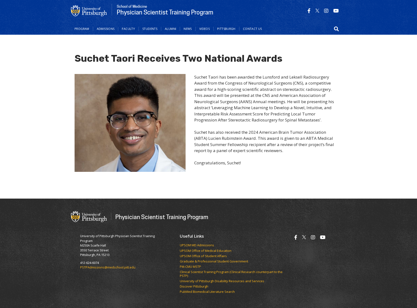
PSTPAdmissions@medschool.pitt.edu (107, 267)
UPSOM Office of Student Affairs (203, 256)
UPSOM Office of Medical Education (205, 251)
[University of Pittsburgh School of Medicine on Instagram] (326, 10)
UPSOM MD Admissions (197, 245)
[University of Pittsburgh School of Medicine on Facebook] (309, 10)
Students (149, 29)
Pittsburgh (226, 29)
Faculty (128, 29)
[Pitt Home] (89, 10)
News (188, 29)
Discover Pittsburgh (194, 286)
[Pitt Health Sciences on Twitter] (317, 10)
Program (82, 29)
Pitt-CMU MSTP (190, 267)
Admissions (106, 29)
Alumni (170, 29)
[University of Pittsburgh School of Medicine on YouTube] (336, 10)
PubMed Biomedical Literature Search (207, 292)
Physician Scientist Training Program (161, 217)
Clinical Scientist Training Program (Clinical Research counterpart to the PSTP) (231, 274)
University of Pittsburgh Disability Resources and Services (222, 281)
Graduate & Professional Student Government (214, 261)
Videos (204, 29)
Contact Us (252, 29)
